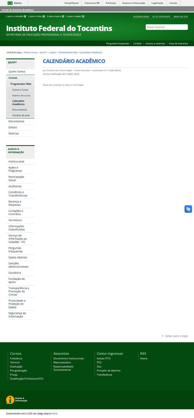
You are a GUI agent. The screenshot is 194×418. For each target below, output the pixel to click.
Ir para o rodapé (75, 16)
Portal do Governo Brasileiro (18, 10)
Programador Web (67, 52)
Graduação (16, 366)
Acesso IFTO (103, 358)
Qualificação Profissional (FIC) (26, 378)
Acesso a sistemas (155, 43)
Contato (137, 43)
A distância (16, 358)
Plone (55, 413)
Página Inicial (31, 52)
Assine (143, 358)
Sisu (99, 366)
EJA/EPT (43, 52)
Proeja (13, 374)
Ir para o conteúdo (15, 16)
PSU (99, 362)
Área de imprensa (178, 43)
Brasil (18, 3)
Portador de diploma (108, 370)
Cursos (52, 52)
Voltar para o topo (176, 336)
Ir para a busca (55, 16)
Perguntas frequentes (117, 43)
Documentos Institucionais (68, 358)
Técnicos (15, 362)
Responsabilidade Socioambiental (63, 368)
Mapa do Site (181, 16)
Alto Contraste (161, 16)
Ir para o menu (36, 16)
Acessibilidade (141, 16)
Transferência (104, 374)
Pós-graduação (18, 370)
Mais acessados (62, 362)
